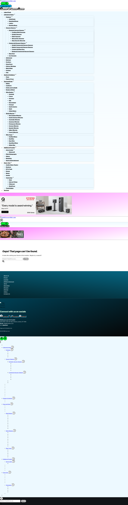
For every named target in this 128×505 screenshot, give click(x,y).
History (8, 156)
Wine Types (8, 448)
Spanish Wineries (14, 128)
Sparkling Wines (13, 143)
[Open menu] (1, 220)
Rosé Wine (12, 141)
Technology (8, 485)
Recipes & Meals (10, 90)
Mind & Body (9, 68)
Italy (10, 100)
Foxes (7, 77)
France (11, 96)
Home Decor (9, 64)
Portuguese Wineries (15, 124)
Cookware (9, 85)
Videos (5, 292)
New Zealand (12, 102)
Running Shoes (13, 25)
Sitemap (6, 290)
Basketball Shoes (13, 21)
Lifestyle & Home (7, 347)
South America (13, 106)
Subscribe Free (5, 6)
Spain (10, 109)
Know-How (5, 472)
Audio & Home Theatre (12, 165)
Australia (11, 94)
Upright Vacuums (16, 34)
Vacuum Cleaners (10, 359)
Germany (11, 98)
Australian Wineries (14, 119)
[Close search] (1, 498)
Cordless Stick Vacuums (18, 32)
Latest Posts (7, 12)
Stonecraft (12, 152)
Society (8, 175)
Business (8, 167)
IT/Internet (12, 184)
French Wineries (13, 132)
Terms (5, 283)
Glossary (6, 287)
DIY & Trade (9, 169)
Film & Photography (11, 154)
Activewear (9, 58)
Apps (10, 180)
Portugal (11, 104)
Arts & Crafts (9, 461)
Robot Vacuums (16, 36)
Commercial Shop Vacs (18, 49)
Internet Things (13, 182)
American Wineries (14, 122)
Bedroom (8, 60)
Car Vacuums (12, 55)
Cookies (6, 279)
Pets (7, 72)
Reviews (6, 190)
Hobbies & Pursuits (7, 459)
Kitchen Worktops (11, 66)
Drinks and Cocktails (11, 87)
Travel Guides (9, 188)
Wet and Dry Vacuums (18, 38)
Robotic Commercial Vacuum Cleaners (22, 47)
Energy (8, 171)
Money (8, 173)
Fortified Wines (13, 136)
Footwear (8, 350)
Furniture (8, 62)
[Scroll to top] (1, 338)
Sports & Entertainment (12, 160)
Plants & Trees (10, 79)
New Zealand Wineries (15, 115)
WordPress (12, 186)
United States (12, 111)
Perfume (8, 70)
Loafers (11, 23)
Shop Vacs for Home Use (18, 40)
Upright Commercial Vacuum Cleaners (22, 45)
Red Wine (11, 139)
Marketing (9, 158)
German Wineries (13, 126)
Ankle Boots (12, 19)
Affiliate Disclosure (9, 281)
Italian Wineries (13, 130)
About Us (6, 275)
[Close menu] (0, 342)
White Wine (12, 145)
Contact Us (7, 294)
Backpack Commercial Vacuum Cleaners (23, 51)
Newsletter (7, 285)
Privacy (6, 277)
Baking (8, 83)
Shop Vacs (12, 53)
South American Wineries (16, 117)
